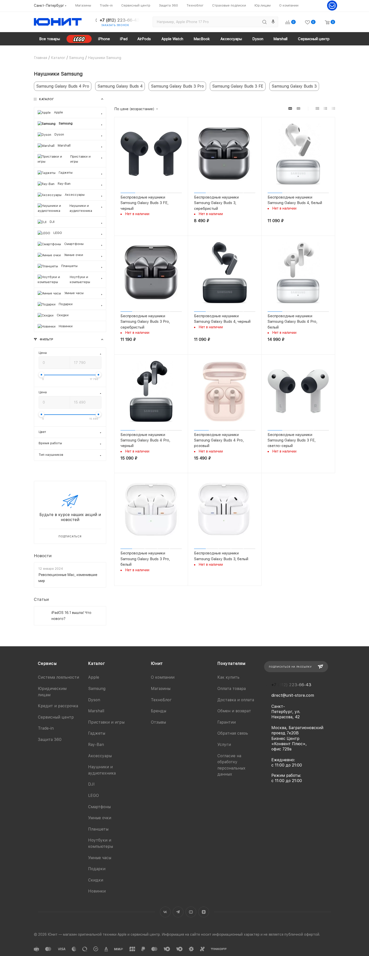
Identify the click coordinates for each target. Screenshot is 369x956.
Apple (93, 677)
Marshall (96, 711)
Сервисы (47, 663)
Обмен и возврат (234, 711)
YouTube (191, 912)
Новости (43, 555)
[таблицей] (333, 108)
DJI (91, 784)
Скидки (95, 880)
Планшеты (98, 829)
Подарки (96, 868)
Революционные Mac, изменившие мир (67, 578)
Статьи (41, 599)
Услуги (224, 744)
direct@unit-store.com (292, 695)
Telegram (178, 912)
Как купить (228, 677)
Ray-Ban (96, 744)
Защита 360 (50, 739)
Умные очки (99, 817)
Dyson (94, 699)
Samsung (96, 688)
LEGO (93, 795)
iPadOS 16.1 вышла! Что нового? (71, 616)
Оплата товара (231, 688)
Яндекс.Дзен (203, 912)
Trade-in (46, 728)
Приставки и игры (106, 722)
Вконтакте (165, 912)
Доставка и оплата (235, 699)
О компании (162, 677)
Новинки (97, 891)
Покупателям (231, 663)
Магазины (160, 688)
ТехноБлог (161, 699)
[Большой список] (298, 108)
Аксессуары (100, 755)
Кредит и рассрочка (58, 706)
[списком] (325, 108)
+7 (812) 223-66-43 (120, 20)
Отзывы (158, 722)
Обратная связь (232, 733)
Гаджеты (96, 733)
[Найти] (264, 22)
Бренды (158, 711)
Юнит (157, 663)
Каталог (96, 663)
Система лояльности (58, 677)
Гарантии (226, 722)
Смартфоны (99, 806)
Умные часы (99, 857)
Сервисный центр (56, 717)
